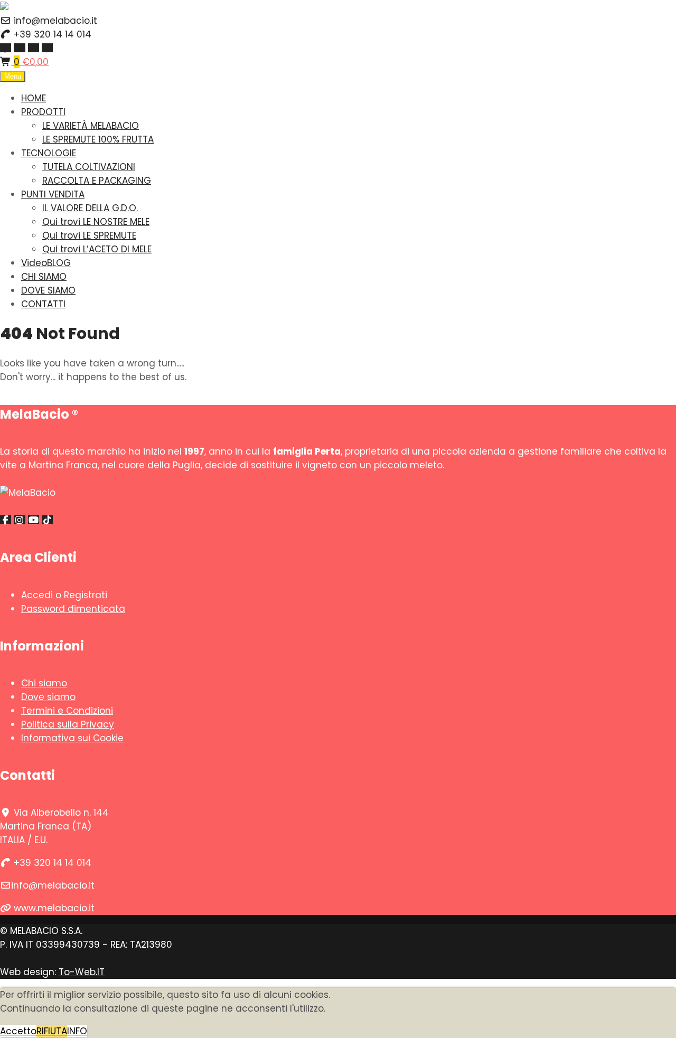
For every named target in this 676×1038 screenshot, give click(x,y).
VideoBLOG (46, 263)
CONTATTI (43, 304)
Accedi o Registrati (64, 595)
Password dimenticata (73, 608)
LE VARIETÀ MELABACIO (90, 125)
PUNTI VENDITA (52, 194)
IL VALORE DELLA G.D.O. (90, 208)
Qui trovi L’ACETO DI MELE (97, 249)
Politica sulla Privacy (67, 724)
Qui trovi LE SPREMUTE (89, 235)
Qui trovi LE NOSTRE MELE (95, 221)
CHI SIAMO (44, 276)
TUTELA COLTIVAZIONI (88, 167)
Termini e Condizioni (67, 710)
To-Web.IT (82, 972)
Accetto (18, 1031)
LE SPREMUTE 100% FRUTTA (98, 139)
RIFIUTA (51, 1031)
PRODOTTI (43, 112)
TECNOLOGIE (48, 153)
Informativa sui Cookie (72, 738)
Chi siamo (44, 683)
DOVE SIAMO (48, 290)
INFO (77, 1031)
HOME (33, 98)
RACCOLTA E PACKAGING (96, 180)
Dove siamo (48, 697)
